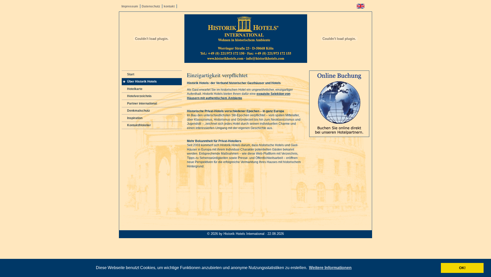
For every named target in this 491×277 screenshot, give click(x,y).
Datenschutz (151, 6)
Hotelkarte (134, 89)
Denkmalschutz (138, 110)
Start (130, 74)
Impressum (129, 6)
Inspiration (134, 118)
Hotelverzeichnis (139, 96)
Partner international (142, 103)
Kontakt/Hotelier (139, 125)
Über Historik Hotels (142, 81)
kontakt (169, 6)
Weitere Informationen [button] (330, 268)
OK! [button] (462, 268)
